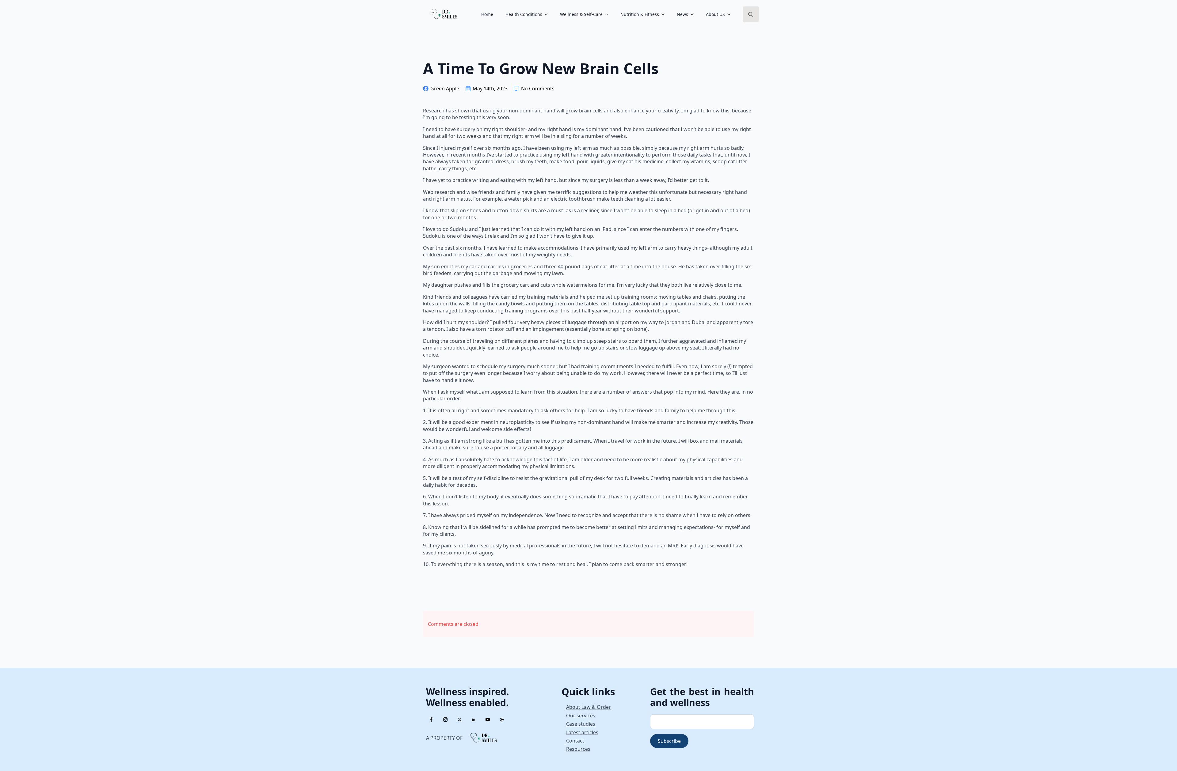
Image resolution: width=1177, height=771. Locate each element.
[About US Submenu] (731, 14)
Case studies (580, 723)
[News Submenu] (694, 14)
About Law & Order (588, 707)
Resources (578, 749)
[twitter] (459, 719)
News (682, 14)
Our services (580, 715)
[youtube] (487, 719)
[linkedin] (473, 719)
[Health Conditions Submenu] (548, 14)
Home (487, 14)
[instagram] (445, 719)
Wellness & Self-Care (581, 14)
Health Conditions (523, 14)
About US (715, 14)
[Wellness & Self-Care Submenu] (608, 14)
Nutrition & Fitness (639, 14)
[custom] (502, 719)
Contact (575, 740)
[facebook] (431, 719)
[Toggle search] (751, 14)
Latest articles (582, 732)
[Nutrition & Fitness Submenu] (665, 14)
